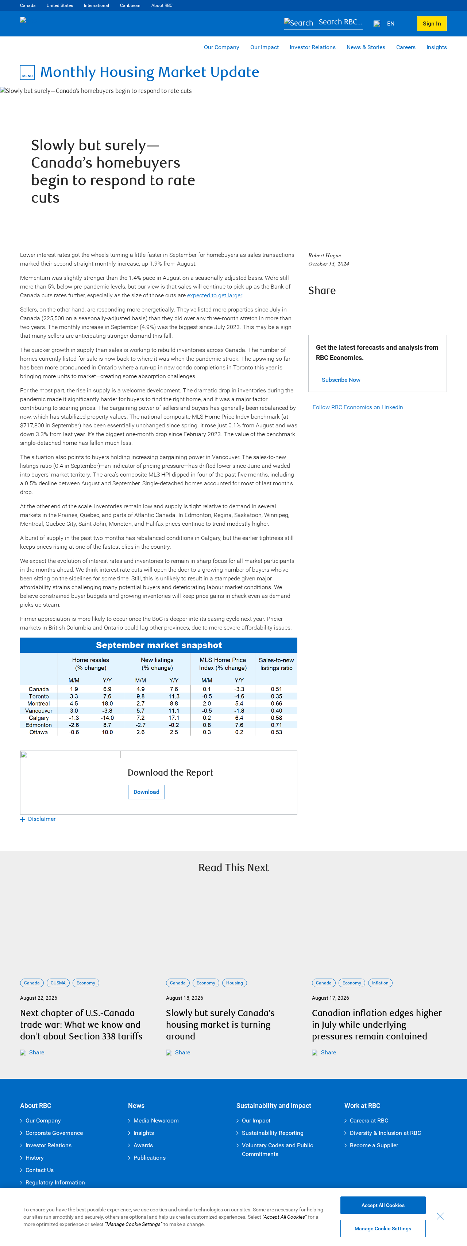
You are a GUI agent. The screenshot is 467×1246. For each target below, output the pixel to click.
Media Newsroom (156, 1120)
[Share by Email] (374, 310)
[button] (323, 24)
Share (36, 1052)
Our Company (221, 47)
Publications (150, 1157)
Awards (143, 1145)
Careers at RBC (369, 1120)
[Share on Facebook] (315, 310)
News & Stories (366, 47)
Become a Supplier (374, 1145)
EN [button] (391, 23)
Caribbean (130, 5)
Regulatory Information (55, 1182)
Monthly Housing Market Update (150, 72)
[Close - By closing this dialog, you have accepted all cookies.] (440, 1216)
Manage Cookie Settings (383, 1228)
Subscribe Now (341, 379)
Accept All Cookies (383, 1205)
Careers (406, 47)
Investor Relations (313, 47)
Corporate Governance (54, 1132)
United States (60, 5)
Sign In (432, 23)
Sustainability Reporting (273, 1132)
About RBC (162, 5)
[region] (233, 1217)
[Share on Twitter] (335, 310)
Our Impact (264, 47)
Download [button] (146, 791)
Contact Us (40, 1170)
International (96, 5)
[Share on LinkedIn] (355, 310)
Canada (28, 5)
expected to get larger (214, 295)
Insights (437, 47)
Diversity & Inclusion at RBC (385, 1132)
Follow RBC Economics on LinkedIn (358, 407)
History (35, 1157)
